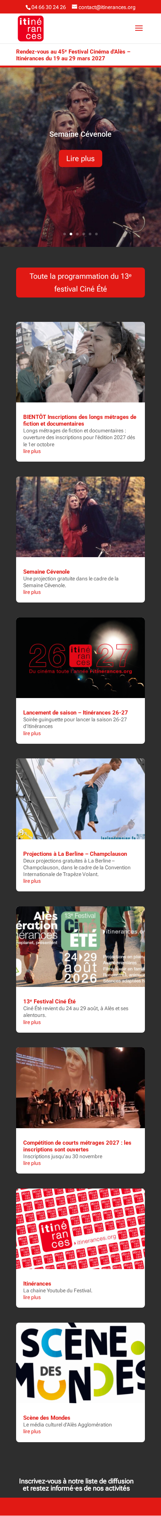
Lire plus (80, 158)
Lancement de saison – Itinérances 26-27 (75, 712)
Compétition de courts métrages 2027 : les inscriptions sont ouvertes (77, 1146)
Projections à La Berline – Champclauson (75, 854)
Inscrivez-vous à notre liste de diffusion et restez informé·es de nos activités (76, 1484)
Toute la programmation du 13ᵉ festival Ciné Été (80, 282)
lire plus (32, 451)
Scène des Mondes (46, 1417)
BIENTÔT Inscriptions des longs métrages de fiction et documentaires (79, 420)
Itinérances (37, 1283)
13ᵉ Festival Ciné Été (49, 1001)
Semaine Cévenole (80, 134)
